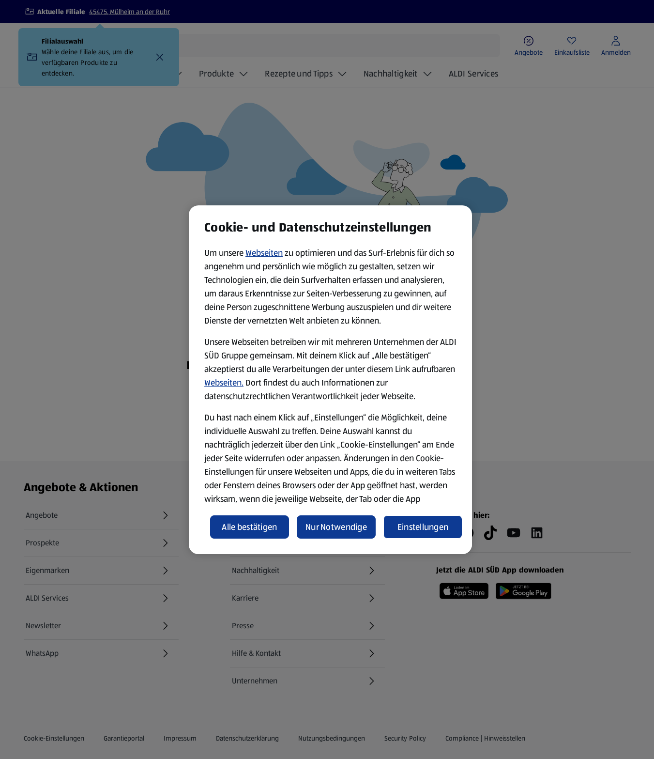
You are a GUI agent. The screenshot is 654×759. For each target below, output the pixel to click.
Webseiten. (223, 382)
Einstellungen (423, 527)
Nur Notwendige (336, 527)
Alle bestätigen (249, 527)
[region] (330, 379)
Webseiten (264, 253)
